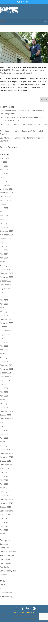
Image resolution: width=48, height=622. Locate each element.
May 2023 (4, 300)
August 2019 (5, 468)
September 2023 (6, 284)
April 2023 (4, 304)
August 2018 (5, 514)
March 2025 (4, 219)
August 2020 (5, 422)
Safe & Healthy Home (8, 571)
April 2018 (4, 530)
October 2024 (5, 238)
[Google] (34, 608)
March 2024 (4, 261)
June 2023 (4, 296)
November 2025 (6, 192)
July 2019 (3, 472)
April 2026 (4, 173)
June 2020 (4, 430)
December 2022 (6, 319)
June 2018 (4, 522)
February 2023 (5, 311)
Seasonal (28, 73)
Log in (2, 585)
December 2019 (6, 453)
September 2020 (6, 419)
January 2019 (5, 495)
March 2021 (4, 399)
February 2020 (5, 445)
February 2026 (5, 181)
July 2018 (3, 518)
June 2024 (4, 250)
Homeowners (17, 73)
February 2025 (5, 223)
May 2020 (4, 434)
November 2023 (6, 277)
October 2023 (5, 281)
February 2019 (5, 491)
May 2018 (4, 526)
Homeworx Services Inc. (25, 615)
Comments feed (6, 592)
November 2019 (6, 457)
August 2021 (5, 380)
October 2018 (5, 507)
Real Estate (4, 567)
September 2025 (6, 200)
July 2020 (3, 426)
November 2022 (6, 323)
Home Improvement (8, 551)
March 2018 (4, 534)
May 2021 (4, 392)
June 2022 (4, 342)
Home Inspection (30, 70)
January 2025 (5, 227)
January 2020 (5, 449)
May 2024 (4, 254)
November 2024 (6, 235)
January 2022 (5, 361)
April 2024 (4, 258)
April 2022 (4, 350)
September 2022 (6, 330)
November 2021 (6, 369)
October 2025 (5, 196)
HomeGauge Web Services (24, 618)
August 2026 (5, 158)
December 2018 (6, 499)
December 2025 (6, 189)
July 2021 (3, 384)
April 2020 (4, 438)
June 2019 (4, 476)
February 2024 (5, 265)
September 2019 (6, 465)
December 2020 (6, 411)
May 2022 (4, 346)
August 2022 (5, 334)
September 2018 (6, 511)
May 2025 (4, 212)
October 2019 (5, 461)
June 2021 (4, 388)
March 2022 (4, 353)
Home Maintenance (8, 559)
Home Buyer (5, 548)
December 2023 (6, 273)
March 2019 (4, 488)
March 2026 (4, 177)
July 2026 (3, 162)
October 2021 (5, 373)
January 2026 (5, 185)
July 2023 (3, 292)
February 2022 (5, 357)
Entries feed (4, 588)
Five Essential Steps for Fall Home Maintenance (23, 67)
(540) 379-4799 (24, 2)
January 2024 (5, 269)
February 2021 (5, 403)
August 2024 (5, 242)
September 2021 (6, 376)
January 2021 (5, 407)
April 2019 (4, 484)
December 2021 (6, 365)
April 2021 (4, 396)
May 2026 (4, 170)
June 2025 (4, 208)
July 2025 (3, 204)
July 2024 (3, 246)
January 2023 (5, 315)
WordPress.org (6, 596)
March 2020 (4, 442)
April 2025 (4, 215)
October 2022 (5, 327)
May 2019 (4, 480)
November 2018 (6, 503)
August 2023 (5, 288)
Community (17, 70)
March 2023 (4, 307)
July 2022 (3, 338)
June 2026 (4, 166)
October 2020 (5, 415)
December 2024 (6, 231)
